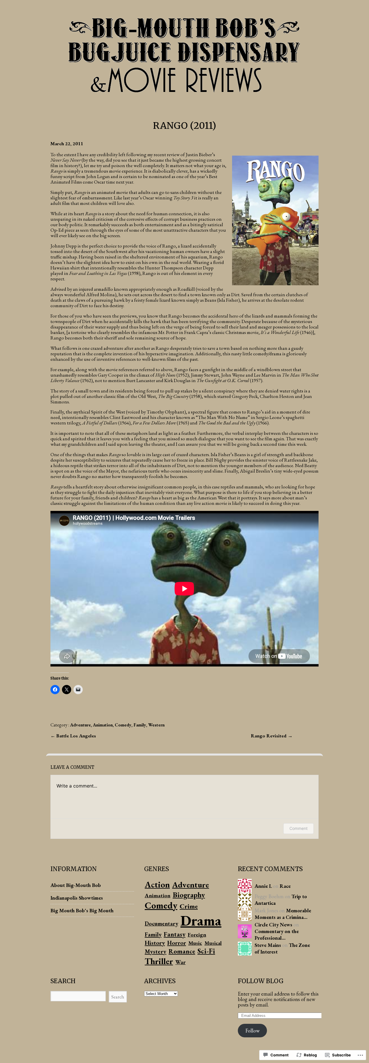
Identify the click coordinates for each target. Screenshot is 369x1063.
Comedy (123, 725)
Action (157, 884)
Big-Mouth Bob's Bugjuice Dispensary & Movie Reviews (184, 53)
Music (195, 943)
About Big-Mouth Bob (75, 885)
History (155, 943)
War (180, 962)
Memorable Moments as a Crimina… (283, 913)
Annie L (263, 886)
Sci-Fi (206, 951)
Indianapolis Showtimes (76, 897)
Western (156, 725)
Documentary (161, 923)
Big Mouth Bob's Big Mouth (82, 910)
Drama (200, 920)
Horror (176, 943)
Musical (213, 943)
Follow (252, 1030)
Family (139, 725)
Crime (189, 906)
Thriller (159, 961)
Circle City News (273, 924)
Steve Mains (268, 945)
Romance (182, 951)
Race (285, 886)
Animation (103, 725)
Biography (189, 894)
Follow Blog (260, 981)
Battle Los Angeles (76, 735)
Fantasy (174, 934)
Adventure (80, 725)
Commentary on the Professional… (277, 934)
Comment (298, 828)
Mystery (155, 951)
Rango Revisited (269, 735)
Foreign (197, 934)
